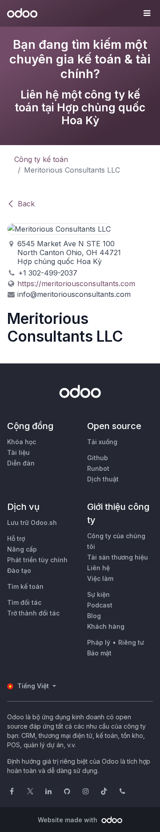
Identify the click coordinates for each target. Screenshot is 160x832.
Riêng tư (131, 642)
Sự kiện (98, 594)
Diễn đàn (21, 463)
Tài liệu (18, 452)
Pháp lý (98, 642)
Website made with (68, 820)
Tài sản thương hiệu (117, 557)
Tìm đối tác (24, 602)
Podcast (99, 605)
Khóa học (21, 442)
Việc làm (100, 578)
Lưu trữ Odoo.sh (32, 522)
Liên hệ (98, 568)
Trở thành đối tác (33, 613)
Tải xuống (102, 442)
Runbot (98, 468)
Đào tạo (19, 570)
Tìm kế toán (25, 586)
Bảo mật (99, 653)
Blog (94, 615)
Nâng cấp (22, 549)
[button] (146, 13)
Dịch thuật (103, 479)
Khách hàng (105, 626)
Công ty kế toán (41, 159)
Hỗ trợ (16, 538)
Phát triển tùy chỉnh (37, 560)
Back (26, 203)
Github (97, 457)
